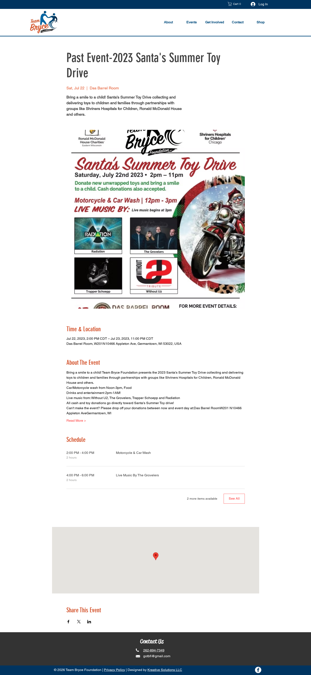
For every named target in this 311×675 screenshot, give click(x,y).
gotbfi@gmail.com (156, 656)
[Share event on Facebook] (68, 621)
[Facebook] (258, 670)
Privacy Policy (114, 670)
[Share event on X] (79, 621)
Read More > (76, 421)
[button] (236, 4)
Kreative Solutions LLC (164, 670)
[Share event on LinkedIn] (89, 621)
